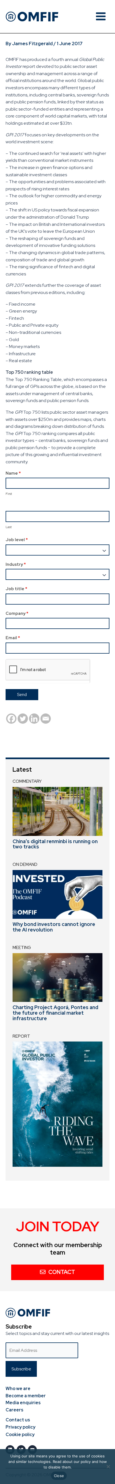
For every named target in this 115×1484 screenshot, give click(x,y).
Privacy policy (20, 1427)
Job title (16, 589)
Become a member (26, 1396)
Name (13, 473)
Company (17, 613)
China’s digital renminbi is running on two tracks (55, 844)
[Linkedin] (34, 718)
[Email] (45, 718)
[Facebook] (11, 718)
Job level (17, 540)
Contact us (18, 1420)
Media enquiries (23, 1403)
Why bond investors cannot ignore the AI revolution (54, 927)
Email (13, 638)
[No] (108, 1466)
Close (59, 1475)
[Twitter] (23, 718)
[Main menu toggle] (100, 16)
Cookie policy (20, 1434)
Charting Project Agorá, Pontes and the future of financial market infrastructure (55, 1013)
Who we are (18, 1388)
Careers (14, 1410)
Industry (16, 564)
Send (22, 694)
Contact (61, 1272)
